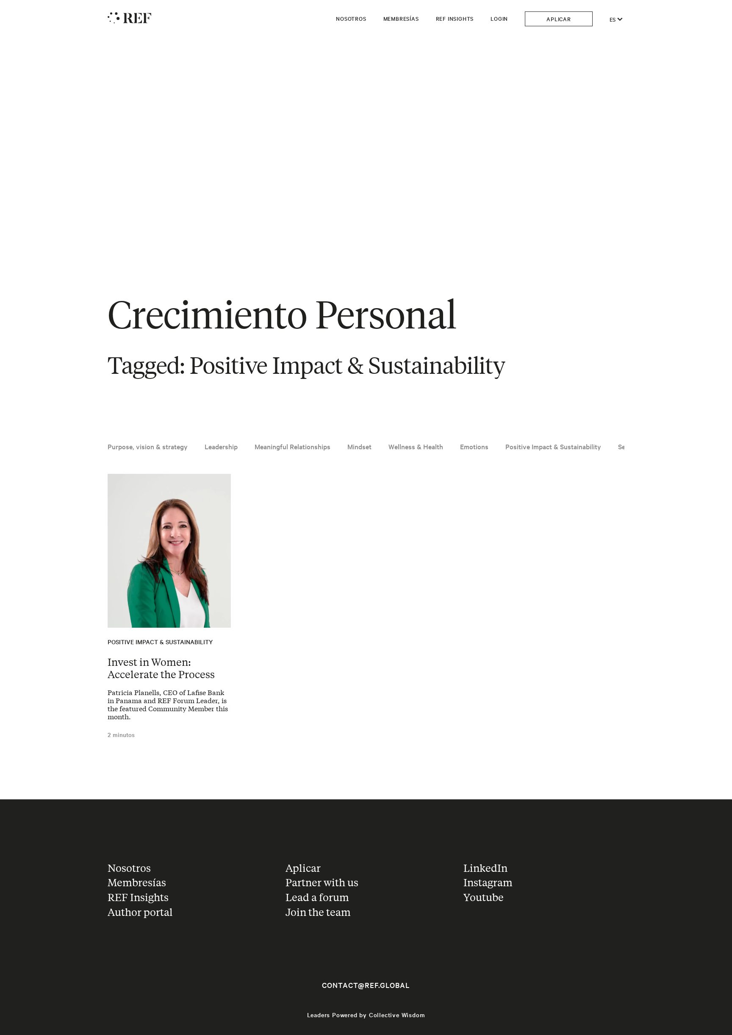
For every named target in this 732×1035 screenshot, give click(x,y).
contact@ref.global (366, 985)
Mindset (359, 446)
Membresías (401, 18)
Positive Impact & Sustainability (553, 446)
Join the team (318, 911)
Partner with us (322, 882)
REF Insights (455, 18)
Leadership (221, 446)
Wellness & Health (415, 446)
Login (499, 18)
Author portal (140, 911)
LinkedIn (485, 867)
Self (623, 446)
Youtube (483, 897)
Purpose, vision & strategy (148, 446)
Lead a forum (317, 897)
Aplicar (558, 18)
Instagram (488, 882)
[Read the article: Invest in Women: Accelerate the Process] (169, 551)
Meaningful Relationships (292, 446)
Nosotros (351, 18)
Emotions (474, 446)
